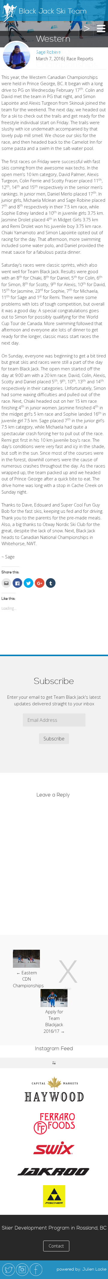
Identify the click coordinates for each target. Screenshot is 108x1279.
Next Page (86, 35)
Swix (54, 1147)
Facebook (36, 1269)
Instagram (22, 1269)
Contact (56, 1246)
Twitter (8, 1269)
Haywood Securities (54, 1089)
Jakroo (54, 1171)
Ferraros (54, 1124)
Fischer (54, 1196)
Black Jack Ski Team (53, 11)
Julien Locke (94, 1269)
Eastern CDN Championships (28, 979)
